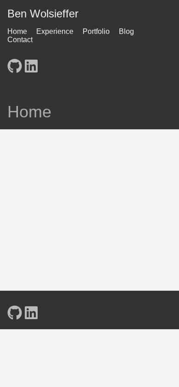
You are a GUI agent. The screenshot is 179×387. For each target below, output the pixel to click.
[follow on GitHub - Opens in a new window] (14, 63)
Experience (54, 31)
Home (17, 31)
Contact (20, 40)
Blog (126, 31)
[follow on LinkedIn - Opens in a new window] (31, 63)
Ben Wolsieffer (42, 13)
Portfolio (96, 31)
